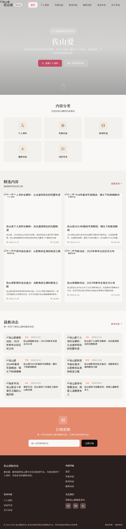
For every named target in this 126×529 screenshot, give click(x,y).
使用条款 (118, 524)
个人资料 (45, 4)
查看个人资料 (51, 63)
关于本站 (115, 4)
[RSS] (83, 506)
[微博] (68, 506)
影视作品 (73, 4)
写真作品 (59, 4)
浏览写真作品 (77, 63)
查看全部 (115, 183)
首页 (33, 4)
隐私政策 (108, 524)
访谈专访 (101, 4)
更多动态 (115, 323)
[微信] (75, 506)
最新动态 (87, 4)
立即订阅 (89, 443)
